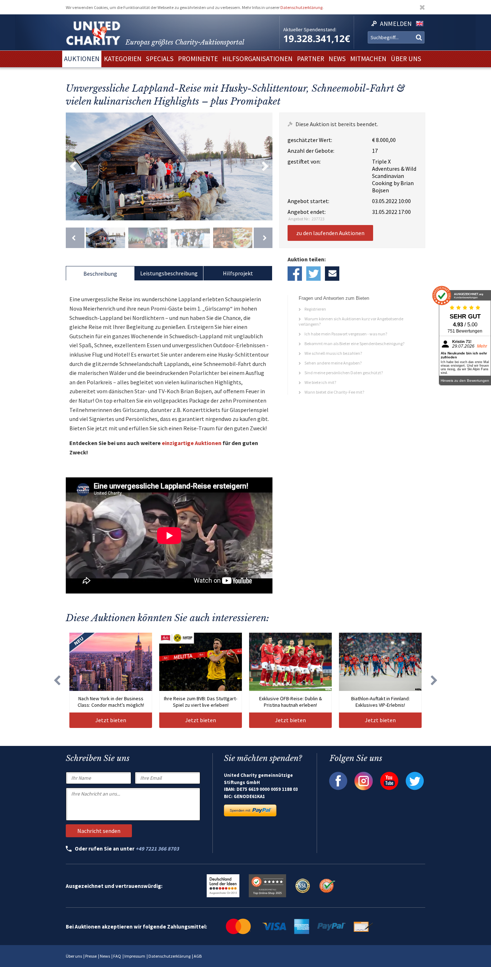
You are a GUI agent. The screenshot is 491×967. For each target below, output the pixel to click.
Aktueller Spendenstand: (309, 29)
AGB (198, 956)
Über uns (74, 956)
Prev (73, 166)
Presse (91, 956)
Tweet (313, 273)
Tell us (332, 273)
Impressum (134, 956)
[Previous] (75, 238)
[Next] (263, 238)
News (105, 956)
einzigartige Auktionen (191, 442)
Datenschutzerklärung (301, 7)
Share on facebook (295, 273)
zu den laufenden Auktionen (330, 233)
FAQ (117, 956)
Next (265, 166)
